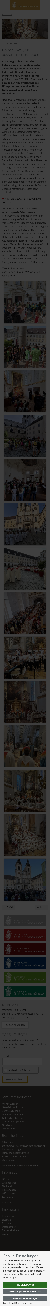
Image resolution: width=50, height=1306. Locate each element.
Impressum (27, 1303)
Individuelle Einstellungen (25, 1298)
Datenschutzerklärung (11, 1303)
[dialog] (25, 1278)
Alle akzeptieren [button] (25, 1284)
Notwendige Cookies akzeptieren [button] (25, 1292)
